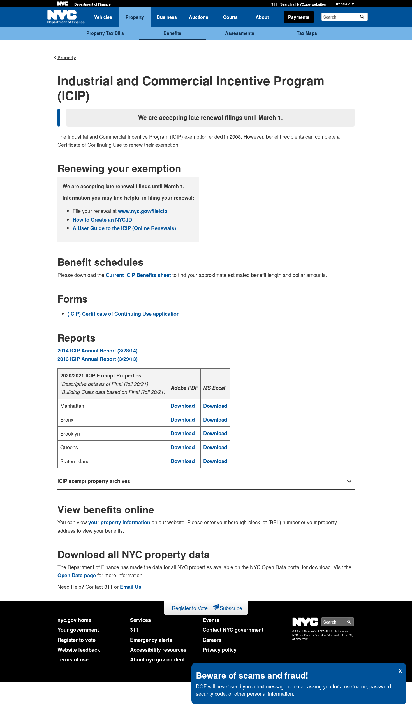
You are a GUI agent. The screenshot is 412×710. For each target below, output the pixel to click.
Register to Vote (190, 607)
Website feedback (78, 649)
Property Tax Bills (105, 33)
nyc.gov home (74, 620)
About (262, 17)
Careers (212, 639)
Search (353, 622)
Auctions (198, 17)
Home (66, 17)
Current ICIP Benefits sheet (138, 275)
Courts (230, 17)
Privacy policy (220, 649)
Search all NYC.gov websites (303, 4)
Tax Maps (307, 33)
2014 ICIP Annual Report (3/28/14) (97, 350)
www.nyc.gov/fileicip (142, 211)
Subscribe (231, 607)
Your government (78, 629)
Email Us (130, 586)
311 (274, 4)
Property (135, 17)
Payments (298, 17)
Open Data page (76, 575)
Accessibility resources (158, 649)
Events (211, 620)
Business (167, 17)
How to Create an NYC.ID (102, 219)
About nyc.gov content (157, 659)
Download (183, 405)
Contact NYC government (233, 629)
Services (140, 620)
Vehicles (103, 17)
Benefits (172, 33)
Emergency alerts (151, 639)
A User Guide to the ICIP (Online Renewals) (124, 228)
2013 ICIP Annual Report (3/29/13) (97, 359)
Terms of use (73, 659)
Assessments (239, 33)
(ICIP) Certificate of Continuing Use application (124, 313)
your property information (119, 522)
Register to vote (76, 639)
